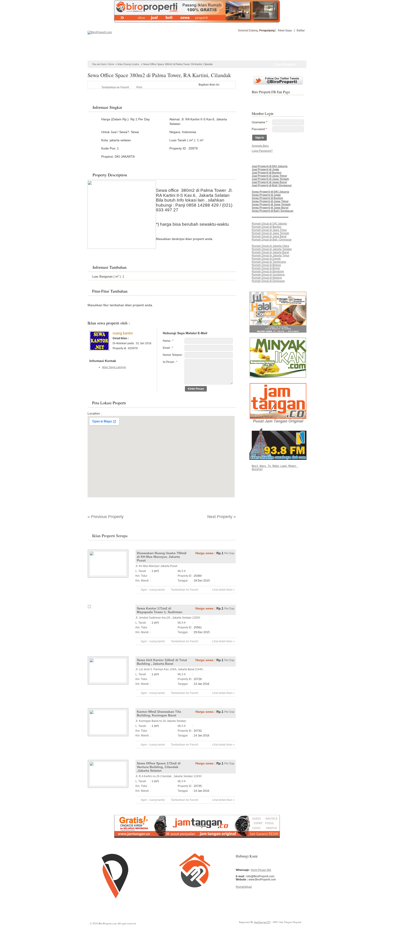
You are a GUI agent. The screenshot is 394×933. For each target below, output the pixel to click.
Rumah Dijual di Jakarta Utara (270, 246)
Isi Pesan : (170, 362)
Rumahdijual (244, 886)
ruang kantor (123, 333)
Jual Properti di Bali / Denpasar (272, 185)
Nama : (168, 340)
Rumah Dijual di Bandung (268, 271)
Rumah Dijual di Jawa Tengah (270, 233)
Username (259, 122)
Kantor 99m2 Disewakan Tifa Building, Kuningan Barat (159, 713)
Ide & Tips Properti (195, 56)
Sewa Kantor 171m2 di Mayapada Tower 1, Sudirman (159, 610)
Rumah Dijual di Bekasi (266, 265)
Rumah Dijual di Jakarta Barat (270, 252)
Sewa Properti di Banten (267, 198)
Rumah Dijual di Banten (266, 226)
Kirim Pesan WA (261, 870)
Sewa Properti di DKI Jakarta (270, 191)
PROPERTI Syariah (122, 56)
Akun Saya (285, 30)
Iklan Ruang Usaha (128, 64)
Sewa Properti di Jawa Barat (270, 207)
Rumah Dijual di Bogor (266, 268)
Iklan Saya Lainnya (114, 367)
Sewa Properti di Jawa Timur (270, 201)
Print (139, 87)
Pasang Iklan (286, 47)
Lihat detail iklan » (223, 589)
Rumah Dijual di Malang (267, 277)
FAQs (217, 56)
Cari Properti (285, 64)
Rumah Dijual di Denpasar (268, 281)
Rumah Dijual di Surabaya (268, 274)
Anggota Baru (260, 145)
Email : (168, 347)
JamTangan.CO (262, 922)
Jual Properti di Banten (266, 172)
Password (259, 129)
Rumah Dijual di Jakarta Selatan (272, 249)
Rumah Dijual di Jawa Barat (269, 236)
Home (99, 56)
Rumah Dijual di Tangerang (269, 261)
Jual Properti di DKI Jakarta (270, 166)
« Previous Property (106, 516)
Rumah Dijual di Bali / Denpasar (272, 239)
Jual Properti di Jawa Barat (269, 182)
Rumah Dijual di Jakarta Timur (270, 255)
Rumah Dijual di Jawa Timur (269, 230)
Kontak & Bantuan (240, 56)
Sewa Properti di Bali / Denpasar (272, 210)
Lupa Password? (262, 150)
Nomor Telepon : (173, 355)
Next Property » (221, 516)
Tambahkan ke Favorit (115, 87)
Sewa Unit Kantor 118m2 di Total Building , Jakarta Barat (162, 661)
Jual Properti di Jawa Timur (269, 175)
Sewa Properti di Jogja (266, 195)
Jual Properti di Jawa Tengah (270, 179)
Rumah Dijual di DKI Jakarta (269, 223)
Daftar (301, 30)
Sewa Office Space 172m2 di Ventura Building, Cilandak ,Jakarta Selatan (159, 766)
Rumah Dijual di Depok (266, 258)
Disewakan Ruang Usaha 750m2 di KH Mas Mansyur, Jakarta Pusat (162, 556)
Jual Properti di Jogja (265, 169)
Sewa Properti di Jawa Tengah (271, 204)
